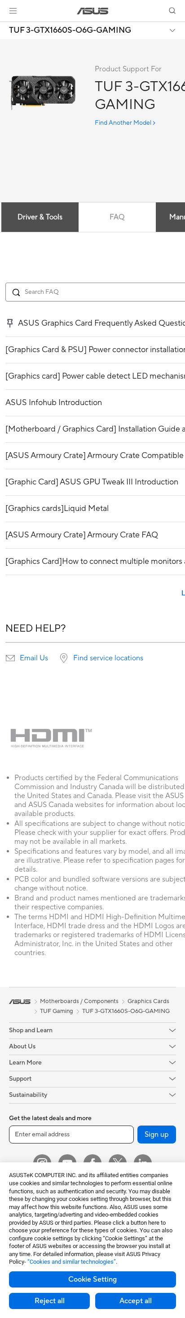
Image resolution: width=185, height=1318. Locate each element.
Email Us (34, 658)
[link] (93, 11)
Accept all (135, 1300)
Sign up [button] (157, 1134)
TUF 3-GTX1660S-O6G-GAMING (70, 30)
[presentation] (10, 658)
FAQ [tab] (117, 217)
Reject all (50, 1300)
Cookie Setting (92, 1279)
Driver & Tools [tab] (40, 217)
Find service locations (108, 658)
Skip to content (5, 27)
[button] (13, 11)
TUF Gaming (56, 1011)
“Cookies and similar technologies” (71, 1261)
